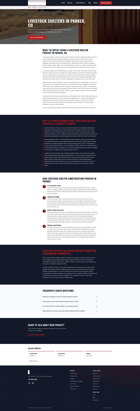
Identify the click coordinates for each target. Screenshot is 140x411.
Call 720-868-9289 (36, 335)
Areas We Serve (80, 2)
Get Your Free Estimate (36, 37)
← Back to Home (32, 361)
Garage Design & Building (76, 381)
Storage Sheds (73, 373)
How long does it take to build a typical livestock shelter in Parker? (70, 301)
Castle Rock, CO (97, 376)
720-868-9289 (32, 379)
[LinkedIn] (33, 383)
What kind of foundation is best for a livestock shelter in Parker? (70, 297)
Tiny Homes (73, 383)
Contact (95, 2)
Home (63, 2)
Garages (72, 378)
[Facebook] (29, 383)
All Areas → (95, 388)
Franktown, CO (96, 378)
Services (69, 2)
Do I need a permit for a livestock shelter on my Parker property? (70, 306)
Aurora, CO (95, 383)
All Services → (73, 388)
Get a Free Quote (105, 3)
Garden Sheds (73, 376)
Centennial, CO (96, 386)
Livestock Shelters (74, 386)
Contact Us (95, 400)
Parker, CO (95, 373)
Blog (89, 2)
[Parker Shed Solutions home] (37, 3)
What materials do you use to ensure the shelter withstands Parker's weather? (70, 311)
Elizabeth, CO (96, 381)
